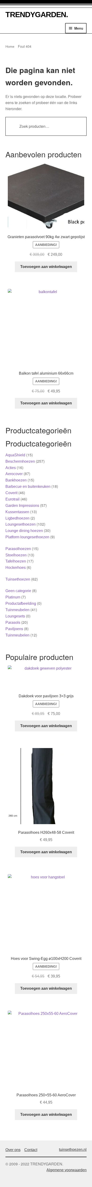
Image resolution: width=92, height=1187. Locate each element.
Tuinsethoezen (17, 579)
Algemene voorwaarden (66, 1170)
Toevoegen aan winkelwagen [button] (46, 267)
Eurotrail (12, 499)
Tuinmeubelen (17, 610)
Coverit (11, 493)
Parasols (12, 623)
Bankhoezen (16, 480)
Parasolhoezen (18, 549)
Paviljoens (14, 629)
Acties (10, 468)
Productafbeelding (20, 603)
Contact (30, 1150)
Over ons (13, 1150)
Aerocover (14, 474)
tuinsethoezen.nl (73, 1150)
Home (9, 46)
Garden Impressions (22, 506)
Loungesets (15, 616)
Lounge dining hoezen (24, 531)
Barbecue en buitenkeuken (27, 487)
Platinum (12, 597)
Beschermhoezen (20, 461)
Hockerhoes (15, 568)
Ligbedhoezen (17, 518)
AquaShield (15, 455)
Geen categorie (18, 591)
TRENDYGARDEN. (36, 14)
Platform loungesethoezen (27, 537)
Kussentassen (17, 512)
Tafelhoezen (15, 561)
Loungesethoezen (20, 524)
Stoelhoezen (16, 555)
